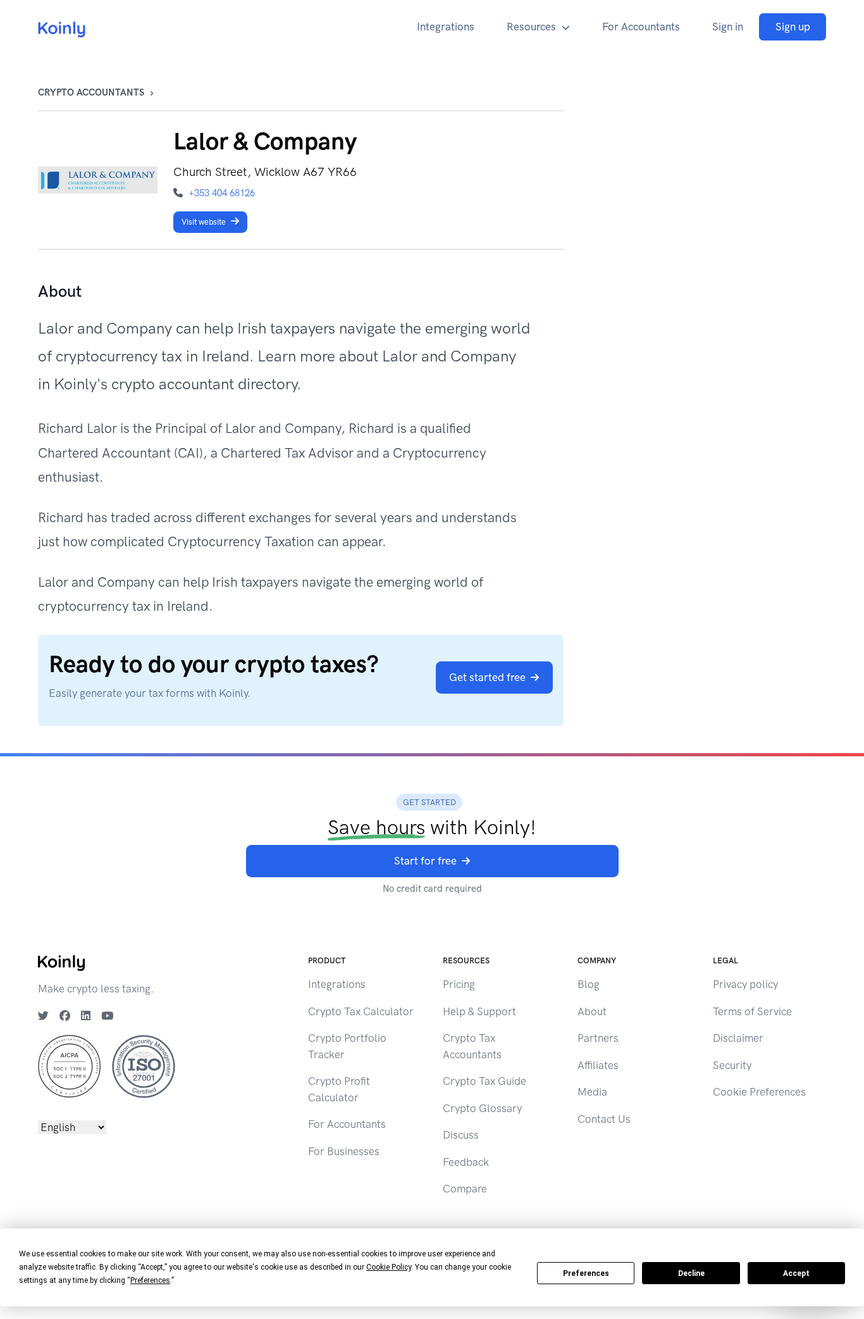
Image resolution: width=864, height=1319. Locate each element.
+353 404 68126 (221, 193)
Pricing (459, 984)
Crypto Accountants (91, 92)
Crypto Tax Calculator (361, 1011)
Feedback (466, 1162)
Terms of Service (752, 1011)
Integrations (445, 26)
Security (732, 1065)
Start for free (425, 860)
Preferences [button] (150, 1280)
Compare (465, 1188)
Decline (691, 1273)
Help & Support (479, 1011)
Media (592, 1091)
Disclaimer (738, 1038)
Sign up (792, 26)
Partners (598, 1038)
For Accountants (641, 26)
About (592, 1011)
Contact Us (604, 1119)
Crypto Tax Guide (484, 1081)
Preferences (586, 1273)
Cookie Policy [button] (388, 1267)
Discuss (461, 1134)
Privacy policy (745, 984)
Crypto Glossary (482, 1108)
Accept (796, 1273)
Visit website (204, 222)
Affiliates (598, 1065)
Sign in (727, 26)
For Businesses (344, 1151)
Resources (531, 26)
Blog (588, 984)
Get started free (487, 677)
